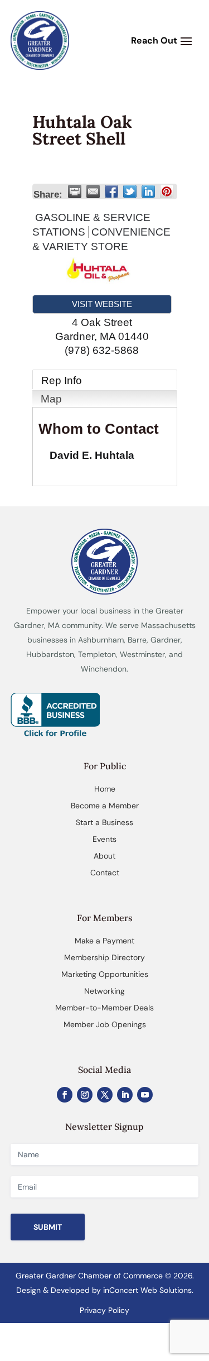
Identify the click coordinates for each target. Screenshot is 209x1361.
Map (51, 399)
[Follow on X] (105, 1095)
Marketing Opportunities (104, 974)
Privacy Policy (104, 1310)
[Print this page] (74, 191)
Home (104, 789)
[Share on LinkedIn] (148, 191)
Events (104, 839)
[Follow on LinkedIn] (125, 1095)
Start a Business (104, 822)
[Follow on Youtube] (145, 1095)
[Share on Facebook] (111, 191)
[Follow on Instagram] (85, 1095)
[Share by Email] (93, 191)
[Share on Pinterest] (166, 191)
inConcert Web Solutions (147, 1290)
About (104, 856)
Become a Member (105, 806)
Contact (104, 873)
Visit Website (102, 304)
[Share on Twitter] (130, 191)
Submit (47, 1227)
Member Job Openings (105, 1024)
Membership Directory (104, 957)
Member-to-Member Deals (104, 1008)
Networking (104, 991)
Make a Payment (104, 941)
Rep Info (61, 380)
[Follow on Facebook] (64, 1095)
